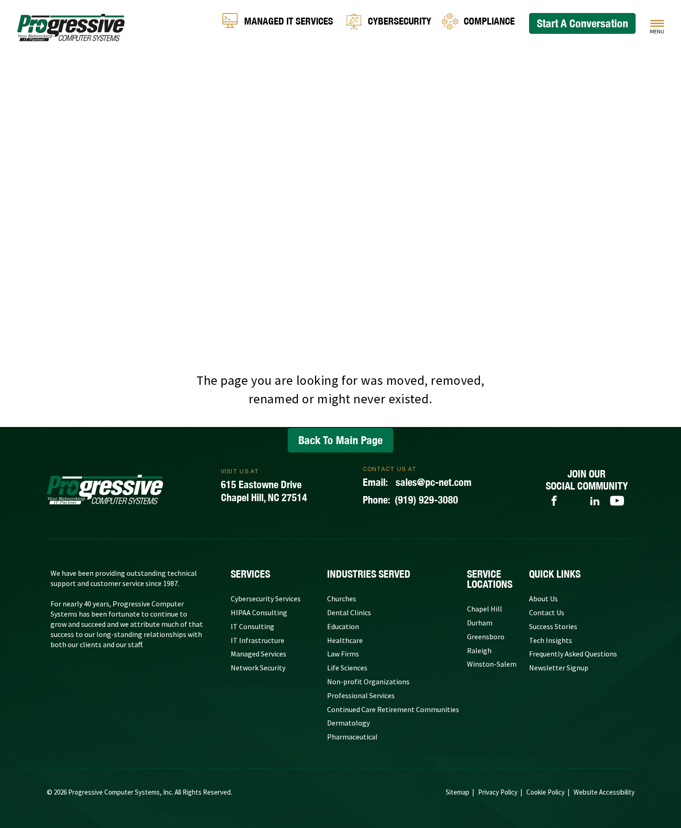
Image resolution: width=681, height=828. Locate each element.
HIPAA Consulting (259, 612)
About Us (543, 598)
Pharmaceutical (352, 736)
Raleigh (479, 650)
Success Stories (553, 626)
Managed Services (258, 653)
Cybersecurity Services (266, 598)
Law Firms (343, 653)
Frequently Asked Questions (573, 653)
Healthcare (345, 640)
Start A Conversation (582, 23)
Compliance (489, 21)
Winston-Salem (492, 664)
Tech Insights (550, 640)
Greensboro (485, 636)
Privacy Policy (497, 792)
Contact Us (546, 612)
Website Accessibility (604, 792)
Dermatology (348, 722)
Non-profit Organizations (368, 681)
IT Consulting (252, 626)
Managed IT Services (288, 21)
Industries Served (368, 574)
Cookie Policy (545, 792)
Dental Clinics (349, 612)
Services (250, 574)
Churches (341, 598)
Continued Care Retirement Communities (393, 709)
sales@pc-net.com (417, 482)
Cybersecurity (399, 21)
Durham (479, 622)
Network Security (258, 667)
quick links (554, 574)
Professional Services (361, 695)
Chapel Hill (484, 608)
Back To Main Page (340, 439)
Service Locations (489, 579)
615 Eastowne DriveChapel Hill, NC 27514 (264, 490)
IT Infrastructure (257, 640)
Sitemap (457, 792)
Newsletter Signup (558, 667)
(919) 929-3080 (410, 500)
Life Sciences (347, 667)
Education (343, 626)
